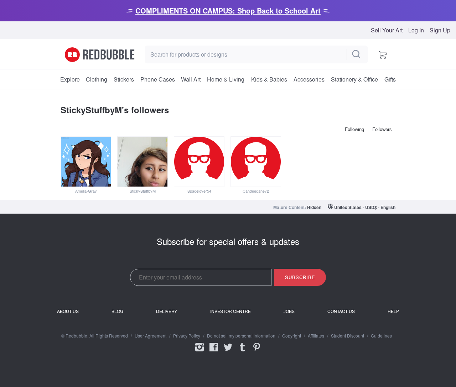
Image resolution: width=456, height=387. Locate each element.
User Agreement (150, 335)
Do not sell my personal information (241, 335)
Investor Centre (230, 311)
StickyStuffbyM (143, 191)
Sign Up (440, 30)
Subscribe (300, 277)
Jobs (289, 311)
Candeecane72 (256, 191)
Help (393, 311)
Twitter (228, 351)
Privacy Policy (186, 335)
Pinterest (256, 351)
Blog (117, 311)
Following (354, 129)
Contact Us (341, 311)
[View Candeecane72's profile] (255, 161)
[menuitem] (70, 79)
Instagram (199, 351)
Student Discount (347, 335)
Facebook (213, 351)
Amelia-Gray (86, 191)
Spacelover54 (199, 191)
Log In (416, 30)
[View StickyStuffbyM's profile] (142, 161)
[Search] (356, 54)
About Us (68, 311)
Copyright (291, 335)
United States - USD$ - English (364, 207)
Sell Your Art (387, 30)
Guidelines (381, 335)
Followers (382, 129)
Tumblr (242, 351)
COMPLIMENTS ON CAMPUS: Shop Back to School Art (228, 10)
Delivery (166, 311)
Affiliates (316, 335)
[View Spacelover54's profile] (199, 161)
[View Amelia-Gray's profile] (86, 161)
